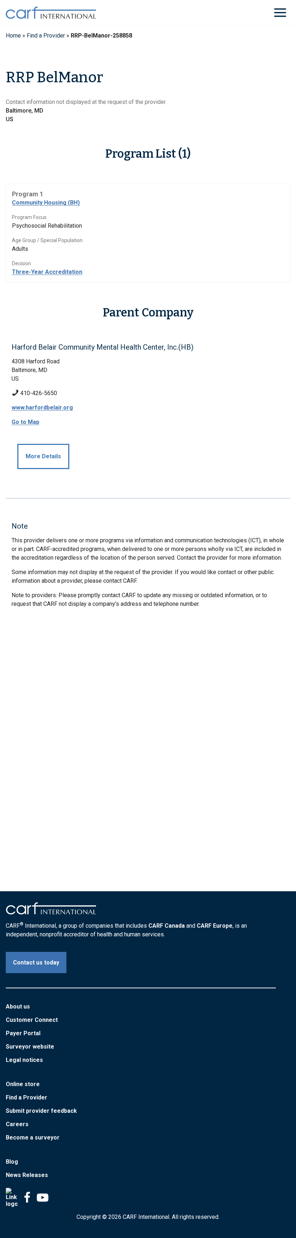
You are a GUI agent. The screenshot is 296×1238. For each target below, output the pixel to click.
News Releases (27, 1175)
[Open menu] (280, 12)
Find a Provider (46, 35)
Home (13, 35)
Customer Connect (32, 1019)
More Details (43, 456)
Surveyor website (30, 1046)
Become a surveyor (33, 1137)
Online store (23, 1084)
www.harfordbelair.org (42, 407)
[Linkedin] (11, 1197)
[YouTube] (42, 1197)
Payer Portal (23, 1033)
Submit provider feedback (41, 1110)
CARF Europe (214, 925)
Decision (21, 263)
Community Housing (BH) (46, 202)
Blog (12, 1161)
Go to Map (25, 422)
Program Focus (29, 217)
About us (18, 1006)
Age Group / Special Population (47, 240)
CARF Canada (166, 925)
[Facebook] (27, 1197)
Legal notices (24, 1060)
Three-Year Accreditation (47, 271)
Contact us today (36, 962)
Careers (17, 1124)
